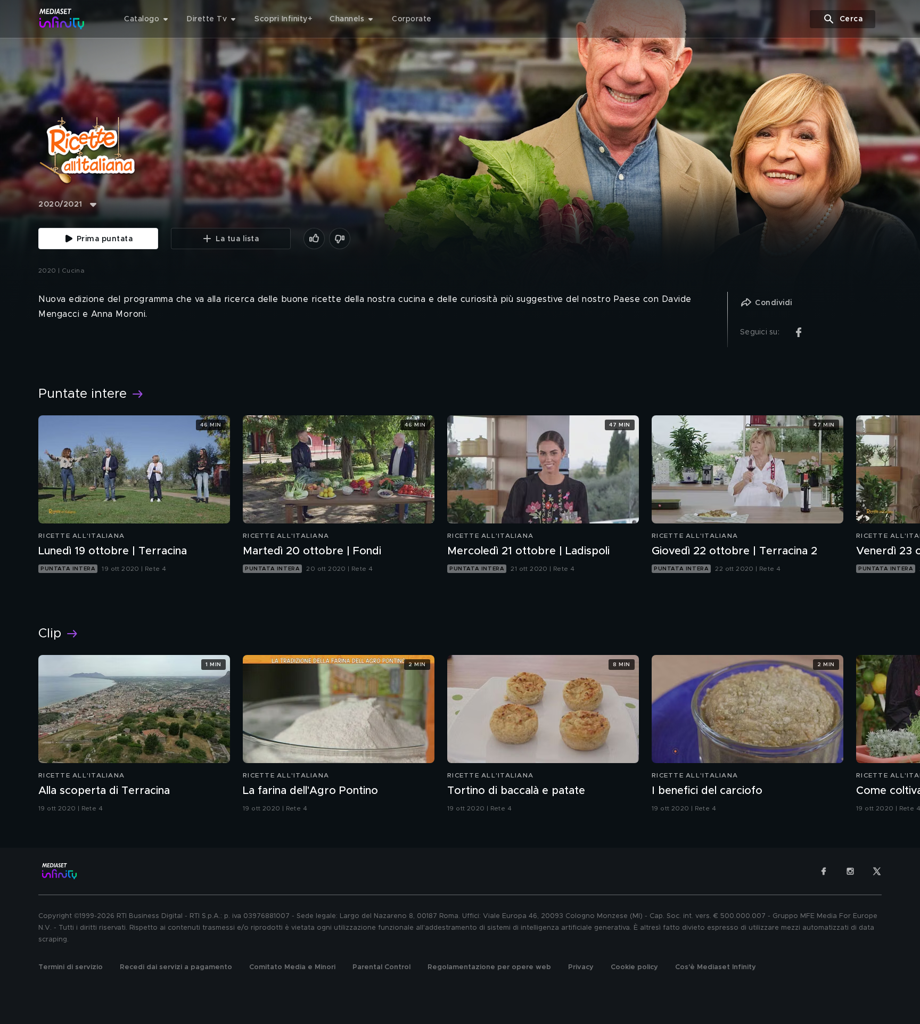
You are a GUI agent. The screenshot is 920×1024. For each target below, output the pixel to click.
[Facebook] (823, 871)
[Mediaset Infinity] (62, 19)
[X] (877, 871)
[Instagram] (850, 871)
